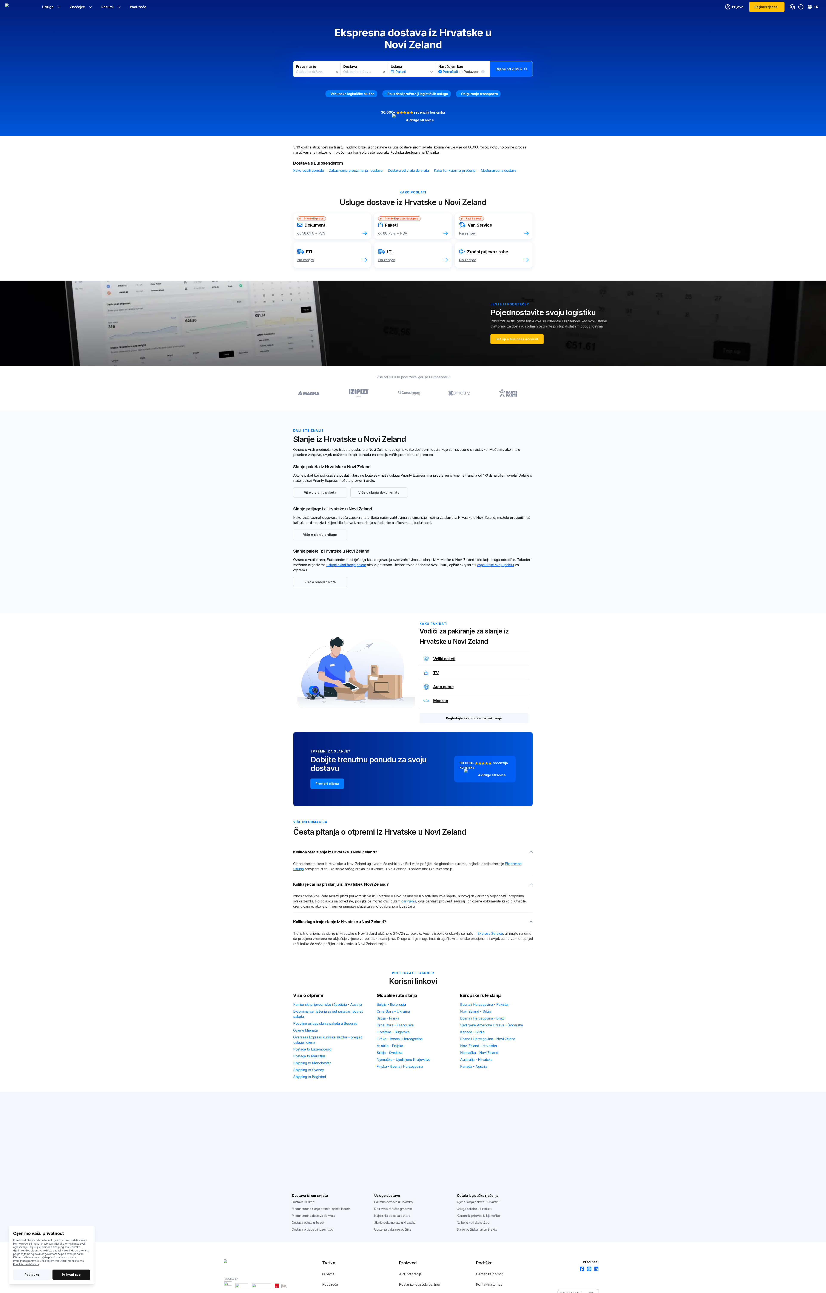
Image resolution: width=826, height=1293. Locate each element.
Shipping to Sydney (308, 1070)
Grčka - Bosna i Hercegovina (399, 1039)
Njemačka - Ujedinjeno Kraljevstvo (403, 1059)
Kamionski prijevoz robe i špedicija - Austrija (327, 1004)
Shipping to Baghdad (309, 1077)
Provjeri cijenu (327, 783)
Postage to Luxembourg (312, 1049)
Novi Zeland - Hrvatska (478, 1046)
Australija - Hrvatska (476, 1059)
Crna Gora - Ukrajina (393, 1011)
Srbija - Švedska (389, 1052)
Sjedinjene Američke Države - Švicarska (491, 1025)
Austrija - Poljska (390, 1046)
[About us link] (801, 7)
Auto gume (443, 686)
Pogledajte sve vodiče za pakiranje (474, 718)
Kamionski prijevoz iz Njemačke (478, 1215)
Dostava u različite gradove (393, 1209)
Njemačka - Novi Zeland (479, 1052)
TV (436, 672)
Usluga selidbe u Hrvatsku (474, 1209)
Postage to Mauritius (309, 1056)
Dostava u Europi (303, 1202)
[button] (413, 69)
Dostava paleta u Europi (308, 1222)
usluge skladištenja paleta (346, 565)
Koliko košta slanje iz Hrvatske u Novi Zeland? (335, 852)
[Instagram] (587, 1269)
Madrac (440, 700)
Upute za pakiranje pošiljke (392, 1229)
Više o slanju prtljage (320, 534)
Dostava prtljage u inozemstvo (312, 1229)
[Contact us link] (792, 7)
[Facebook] (580, 1269)
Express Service (490, 933)
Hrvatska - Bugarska (393, 1032)
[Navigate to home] (21, 6)
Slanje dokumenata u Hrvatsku (395, 1222)
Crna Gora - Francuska (395, 1025)
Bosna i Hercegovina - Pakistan (485, 1004)
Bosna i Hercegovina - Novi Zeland (487, 1039)
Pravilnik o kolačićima (26, 1264)
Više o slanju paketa (320, 492)
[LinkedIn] (594, 1269)
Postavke (32, 1274)
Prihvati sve (71, 1274)
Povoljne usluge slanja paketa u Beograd (325, 1023)
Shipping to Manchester (312, 1063)
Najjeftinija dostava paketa (392, 1215)
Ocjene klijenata (305, 1030)
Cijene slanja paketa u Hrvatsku (478, 1202)
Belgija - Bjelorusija (391, 1004)
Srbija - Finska (388, 1018)
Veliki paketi (444, 659)
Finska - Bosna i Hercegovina (400, 1066)
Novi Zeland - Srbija (475, 1011)
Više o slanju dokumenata (378, 492)
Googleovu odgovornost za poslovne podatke (55, 1254)
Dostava (350, 66)
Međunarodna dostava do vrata (313, 1215)
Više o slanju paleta (320, 582)
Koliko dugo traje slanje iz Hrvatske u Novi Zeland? (339, 921)
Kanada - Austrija (473, 1066)
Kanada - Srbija (472, 1032)
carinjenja (408, 901)
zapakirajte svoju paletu (495, 565)
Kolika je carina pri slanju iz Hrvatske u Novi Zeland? (341, 884)
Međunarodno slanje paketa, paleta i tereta (321, 1209)
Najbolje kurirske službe (473, 1222)
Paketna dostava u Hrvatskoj (393, 1202)
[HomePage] (245, 1262)
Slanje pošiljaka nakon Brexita (477, 1229)
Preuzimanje (306, 66)
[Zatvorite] (336, 71)
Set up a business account (517, 339)
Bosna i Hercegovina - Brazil (482, 1018)
